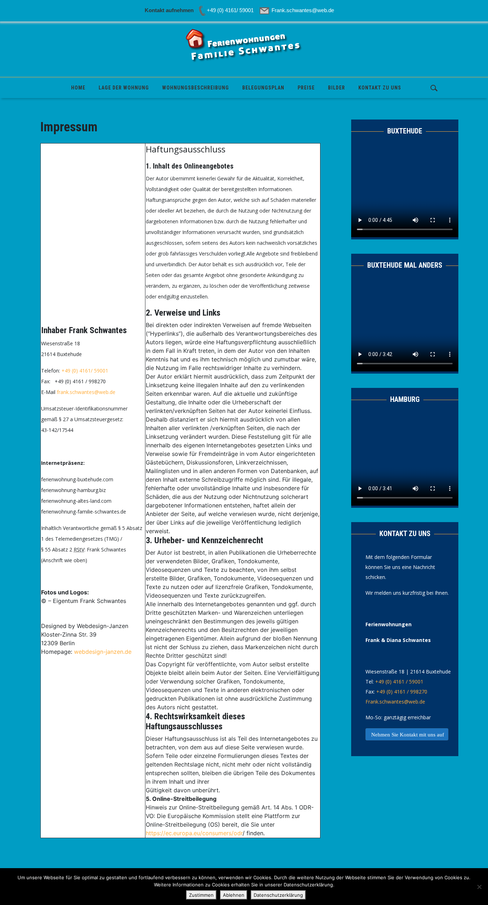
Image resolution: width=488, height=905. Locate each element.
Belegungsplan (263, 88)
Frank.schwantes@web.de (395, 701)
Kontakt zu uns (379, 88)
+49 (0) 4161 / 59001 (399, 681)
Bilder (336, 88)
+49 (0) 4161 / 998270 (401, 691)
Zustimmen (201, 895)
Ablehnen (233, 895)
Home (78, 88)
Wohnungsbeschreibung (195, 88)
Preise (306, 88)
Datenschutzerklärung (278, 895)
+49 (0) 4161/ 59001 (84, 370)
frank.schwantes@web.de (86, 392)
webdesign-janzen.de (102, 651)
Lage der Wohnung (124, 88)
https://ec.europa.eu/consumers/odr (194, 833)
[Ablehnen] (479, 886)
